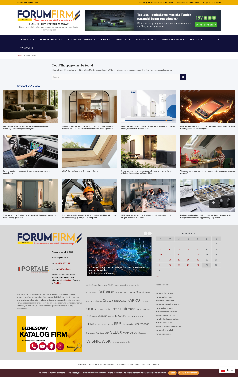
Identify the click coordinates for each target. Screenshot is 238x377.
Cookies (57, 283)
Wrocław (116, 342)
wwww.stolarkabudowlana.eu (168, 326)
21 (198, 260)
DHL (125, 292)
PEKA (90, 324)
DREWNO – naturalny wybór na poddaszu (80, 171)
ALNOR (104, 285)
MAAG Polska (122, 315)
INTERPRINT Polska (143, 309)
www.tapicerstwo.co (164, 308)
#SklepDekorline (93, 285)
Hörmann (128, 309)
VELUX (116, 332)
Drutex (108, 300)
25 (170, 265)
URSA (107, 333)
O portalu (141, 2)
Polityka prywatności (188, 373)
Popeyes (104, 324)
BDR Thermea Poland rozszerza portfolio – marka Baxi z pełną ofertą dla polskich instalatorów (148, 127)
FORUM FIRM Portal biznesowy (49, 23)
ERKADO (120, 300)
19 (179, 260)
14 (198, 254)
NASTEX (134, 316)
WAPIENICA (130, 332)
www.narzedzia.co (163, 334)
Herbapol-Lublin (103, 309)
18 (170, 260)
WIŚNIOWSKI (99, 341)
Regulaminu (66, 280)
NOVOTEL (141, 316)
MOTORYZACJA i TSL (145, 39)
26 (179, 265)
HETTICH (116, 309)
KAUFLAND (102, 316)
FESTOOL (144, 301)
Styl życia (195, 39)
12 (179, 254)
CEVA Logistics (92, 292)
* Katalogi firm (27, 48)
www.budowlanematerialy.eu (168, 319)
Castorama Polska (121, 285)
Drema (147, 292)
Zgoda (172, 373)
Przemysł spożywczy (172, 39)
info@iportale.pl (64, 269)
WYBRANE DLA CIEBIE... (28, 86)
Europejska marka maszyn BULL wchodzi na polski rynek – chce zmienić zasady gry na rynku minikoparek (89, 216)
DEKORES (119, 292)
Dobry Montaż (136, 291)
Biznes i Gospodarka (50, 39)
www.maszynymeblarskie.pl (167, 304)
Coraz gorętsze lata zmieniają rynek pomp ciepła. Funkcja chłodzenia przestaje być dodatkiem (146, 172)
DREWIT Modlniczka (94, 301)
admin (110, 273)
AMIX (110, 285)
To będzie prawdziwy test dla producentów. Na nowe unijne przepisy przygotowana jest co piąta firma (117, 268)
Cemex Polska (134, 285)
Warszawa (142, 333)
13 (188, 254)
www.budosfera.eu (164, 323)
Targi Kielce (100, 333)
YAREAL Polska (125, 342)
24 (160, 265)
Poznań (110, 324)
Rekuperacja (128, 324)
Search (183, 77)
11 (170, 254)
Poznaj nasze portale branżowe (160, 2)
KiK (113, 316)
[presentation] (146, 233)
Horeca (104, 39)
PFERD (97, 324)
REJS (117, 323)
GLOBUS (91, 308)
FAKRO (133, 300)
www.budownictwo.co (165, 315)
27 (188, 265)
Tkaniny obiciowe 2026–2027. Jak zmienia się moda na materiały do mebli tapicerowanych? (26, 127)
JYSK (88, 316)
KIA (109, 316)
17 (160, 260)
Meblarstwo (122, 39)
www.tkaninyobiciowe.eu (166, 312)
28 (198, 265)
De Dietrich (106, 292)
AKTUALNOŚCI (26, 39)
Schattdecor (141, 323)
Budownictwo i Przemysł (80, 39)
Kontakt (217, 2)
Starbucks (90, 333)
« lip (157, 276)
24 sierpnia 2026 (98, 273)
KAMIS (94, 316)
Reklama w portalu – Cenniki (188, 2)
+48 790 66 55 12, (63, 263)
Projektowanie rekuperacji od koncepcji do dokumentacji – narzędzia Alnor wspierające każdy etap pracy (205, 216)
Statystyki (207, 2)
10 (160, 254)
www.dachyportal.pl (164, 330)
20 (188, 260)
